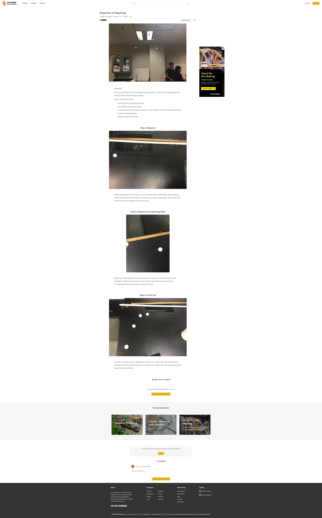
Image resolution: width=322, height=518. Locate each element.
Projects (25, 3)
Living (160, 494)
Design (116, 16)
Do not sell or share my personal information (178, 514)
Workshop (150, 494)
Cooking (160, 491)
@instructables (206, 491)
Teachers (42, 3)
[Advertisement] (211, 72)
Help (178, 496)
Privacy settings (157, 514)
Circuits (149, 491)
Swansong (138, 466)
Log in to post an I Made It (161, 394)
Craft (148, 499)
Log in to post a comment (161, 479)
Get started (180, 494)
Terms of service (132, 514)
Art (121, 16)
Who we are (180, 502)
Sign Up (315, 3)
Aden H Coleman (106, 16)
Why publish (181, 491)
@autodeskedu (206, 495)
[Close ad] (223, 48)
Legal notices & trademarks (201, 514)
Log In (307, 3)
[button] (194, 20)
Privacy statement (144, 514)
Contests (33, 3)
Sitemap (179, 499)
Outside (160, 496)
